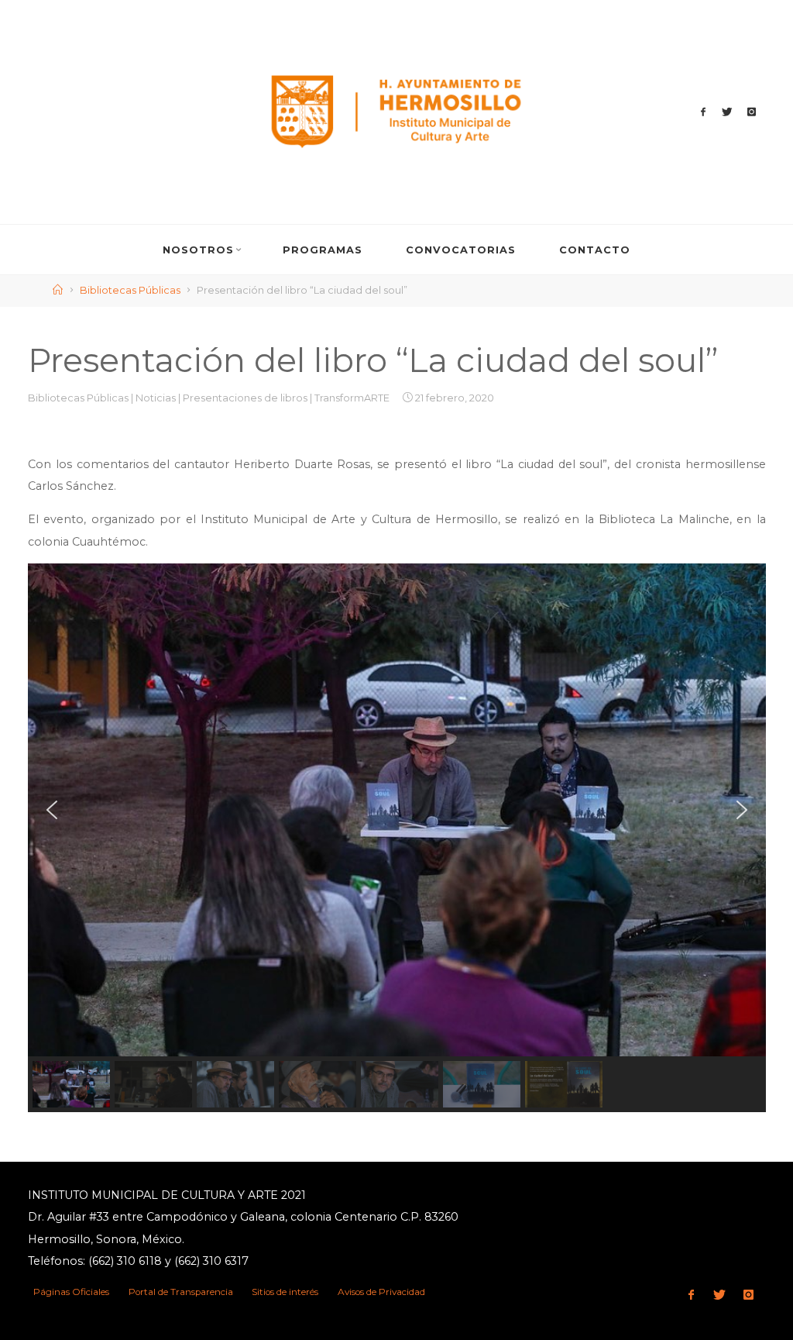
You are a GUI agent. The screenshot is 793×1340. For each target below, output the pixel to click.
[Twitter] (727, 112)
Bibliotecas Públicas (130, 290)
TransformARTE (352, 399)
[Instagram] (751, 112)
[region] (397, 838)
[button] (51, 809)
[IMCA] (396, 111)
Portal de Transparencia (181, 1292)
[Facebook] (703, 112)
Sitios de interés (285, 1292)
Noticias (156, 399)
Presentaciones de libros (245, 399)
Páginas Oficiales (71, 1292)
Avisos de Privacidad (381, 1292)
